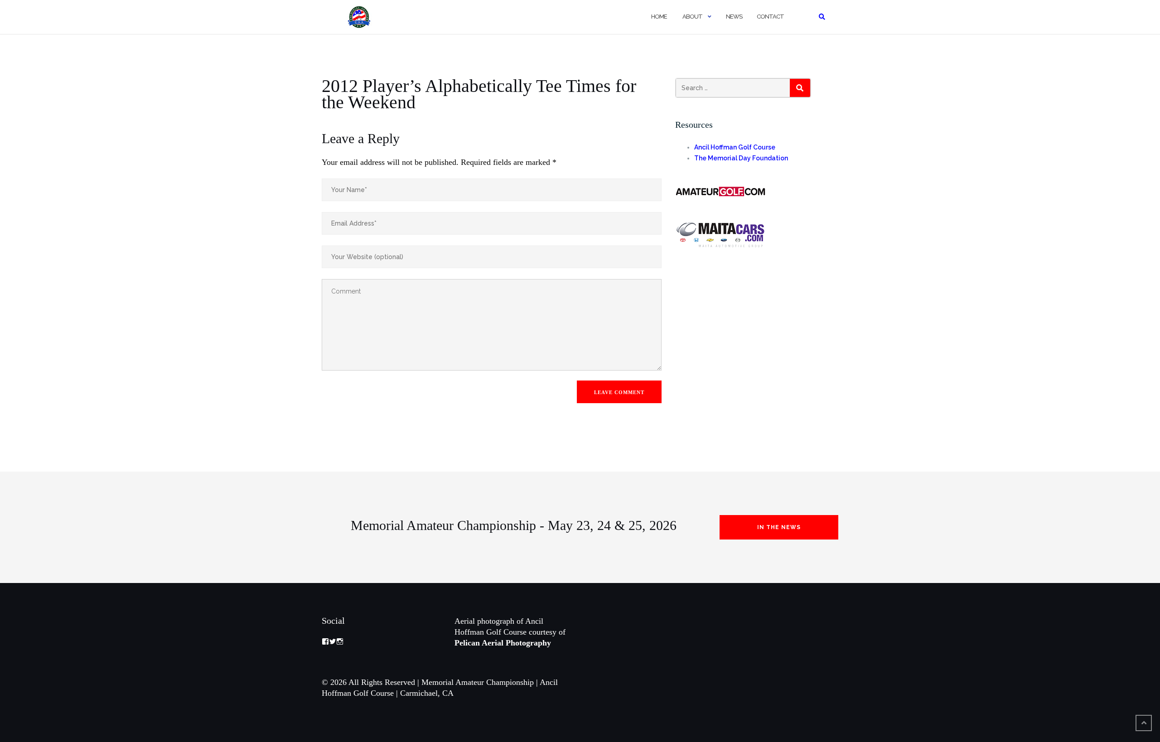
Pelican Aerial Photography (502, 642)
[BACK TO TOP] (1144, 723)
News (734, 16)
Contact (770, 16)
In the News (779, 527)
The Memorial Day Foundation (741, 158)
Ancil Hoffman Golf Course (734, 147)
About (692, 16)
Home (658, 16)
